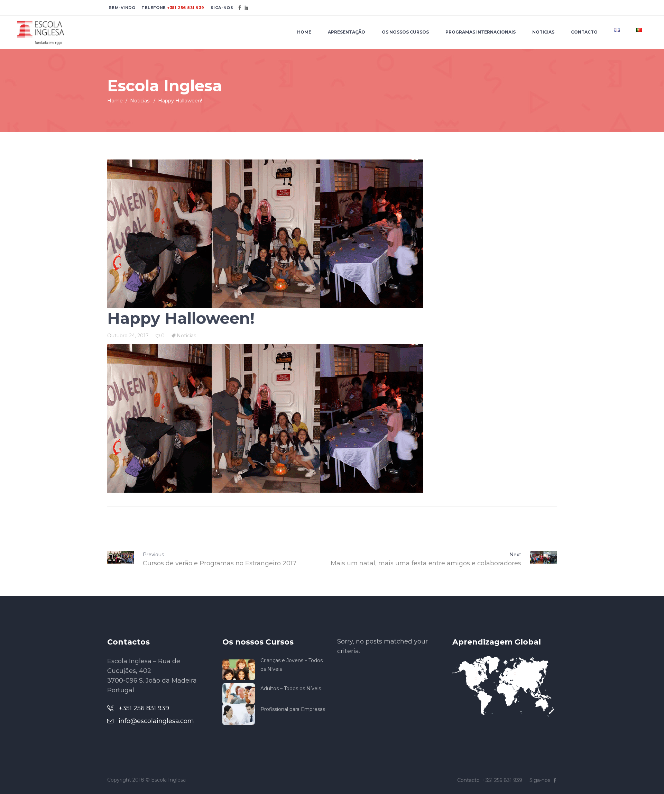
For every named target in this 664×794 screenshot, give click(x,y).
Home (115, 101)
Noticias (139, 101)
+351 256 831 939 (185, 7)
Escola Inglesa (168, 780)
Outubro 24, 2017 (128, 335)
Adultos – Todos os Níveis (290, 688)
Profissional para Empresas (292, 709)
